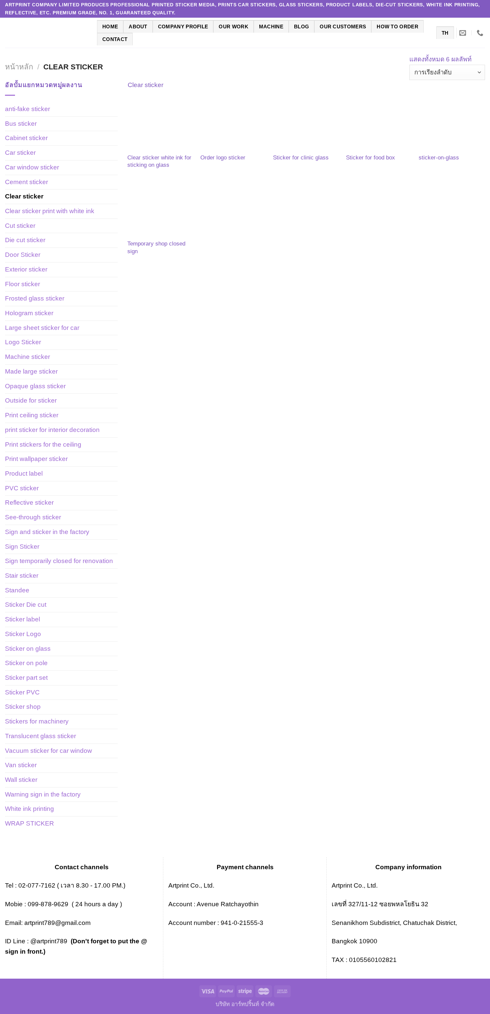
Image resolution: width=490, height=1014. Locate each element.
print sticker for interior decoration (52, 429)
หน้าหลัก (19, 67)
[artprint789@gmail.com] (463, 32)
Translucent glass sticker (40, 735)
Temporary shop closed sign (156, 247)
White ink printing (29, 808)
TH (445, 33)
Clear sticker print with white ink (49, 210)
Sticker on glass (28, 648)
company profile (183, 26)
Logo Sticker (23, 342)
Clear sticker (24, 196)
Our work (233, 26)
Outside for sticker (31, 400)
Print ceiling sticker (31, 415)
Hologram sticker (29, 313)
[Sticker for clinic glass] (306, 123)
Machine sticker (27, 356)
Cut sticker (20, 225)
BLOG (301, 26)
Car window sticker (32, 167)
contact (114, 39)
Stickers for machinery (37, 721)
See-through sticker (33, 517)
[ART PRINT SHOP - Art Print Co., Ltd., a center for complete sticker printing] (46, 33)
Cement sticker (26, 181)
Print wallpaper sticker (36, 458)
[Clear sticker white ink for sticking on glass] (160, 123)
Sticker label (22, 619)
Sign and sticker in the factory (47, 531)
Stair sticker (21, 575)
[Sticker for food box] (379, 123)
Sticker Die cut (25, 604)
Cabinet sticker (26, 137)
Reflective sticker (29, 502)
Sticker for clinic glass (301, 157)
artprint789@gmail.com (57, 922)
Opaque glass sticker (35, 386)
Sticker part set (26, 677)
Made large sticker (31, 371)
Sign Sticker (22, 546)
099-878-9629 (48, 904)
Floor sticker (22, 284)
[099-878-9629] (481, 32)
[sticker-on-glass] (452, 123)
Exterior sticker (26, 269)
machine (271, 26)
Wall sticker (21, 779)
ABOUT (138, 26)
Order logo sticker (222, 157)
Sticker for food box (370, 157)
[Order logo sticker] (233, 123)
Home (110, 26)
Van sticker (21, 765)
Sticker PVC (22, 692)
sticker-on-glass (439, 157)
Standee (17, 590)
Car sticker (20, 152)
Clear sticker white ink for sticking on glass (159, 161)
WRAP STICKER (29, 823)
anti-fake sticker (27, 108)
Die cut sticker (25, 239)
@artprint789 (48, 941)
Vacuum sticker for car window (48, 750)
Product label (24, 473)
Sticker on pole (26, 662)
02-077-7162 (36, 885)
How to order (397, 26)
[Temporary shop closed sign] (160, 209)
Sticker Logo (23, 633)
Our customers (343, 26)
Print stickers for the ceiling (43, 444)
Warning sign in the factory (43, 794)
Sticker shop (23, 706)
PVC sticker (22, 488)
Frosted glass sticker (34, 298)
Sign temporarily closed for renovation (59, 560)
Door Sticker (22, 254)
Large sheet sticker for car (42, 327)
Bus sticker (21, 123)
